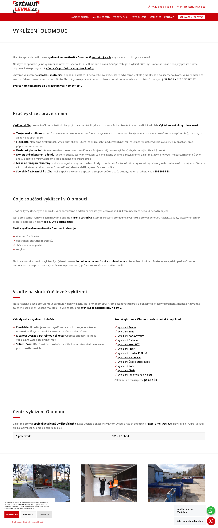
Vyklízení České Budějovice (134, 361)
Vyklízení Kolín (126, 366)
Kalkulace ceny (101, 17)
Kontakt (169, 17)
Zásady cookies (17, 522)
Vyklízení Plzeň (126, 348)
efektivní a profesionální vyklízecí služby (70, 68)
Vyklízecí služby (22, 125)
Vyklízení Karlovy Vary (131, 335)
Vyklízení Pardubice (129, 357)
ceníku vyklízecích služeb (58, 221)
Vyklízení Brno (126, 331)
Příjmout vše (12, 514)
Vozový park (120, 17)
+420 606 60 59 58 (162, 6)
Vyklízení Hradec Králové (132, 353)
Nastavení (44, 514)
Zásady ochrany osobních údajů (33, 522)
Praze (150, 423)
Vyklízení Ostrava (128, 340)
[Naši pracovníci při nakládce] (109, 501)
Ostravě (167, 423)
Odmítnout (28, 514)
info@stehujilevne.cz (192, 6)
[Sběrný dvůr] (176, 501)
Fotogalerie (139, 17)
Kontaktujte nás (101, 57)
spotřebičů (56, 75)
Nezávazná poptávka (191, 17)
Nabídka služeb (80, 17)
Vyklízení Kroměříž (129, 344)
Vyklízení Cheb (126, 370)
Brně (158, 423)
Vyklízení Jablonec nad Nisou (135, 374)
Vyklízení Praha (127, 327)
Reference (155, 17)
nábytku (43, 75)
